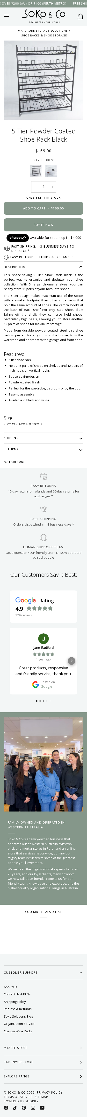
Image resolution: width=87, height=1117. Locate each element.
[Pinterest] (24, 1108)
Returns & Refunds (18, 1009)
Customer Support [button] (21, 973)
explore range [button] (16, 1076)
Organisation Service (19, 1023)
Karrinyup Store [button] (18, 1062)
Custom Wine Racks (18, 1031)
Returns (11, 449)
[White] (51, 172)
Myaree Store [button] (16, 1048)
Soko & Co (16, 1092)
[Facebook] (6, 1108)
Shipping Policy (15, 1001)
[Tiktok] (15, 1108)
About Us (10, 987)
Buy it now (43, 225)
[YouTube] (42, 1108)
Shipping (11, 438)
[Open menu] (11, 16)
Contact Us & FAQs (17, 994)
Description (14, 267)
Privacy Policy (50, 1092)
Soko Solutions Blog (18, 1016)
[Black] (37, 172)
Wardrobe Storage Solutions (43, 30)
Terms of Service (18, 1097)
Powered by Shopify (21, 1101)
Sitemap (41, 1097)
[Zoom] (43, 80)
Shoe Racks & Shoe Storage (44, 35)
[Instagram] (33, 1108)
